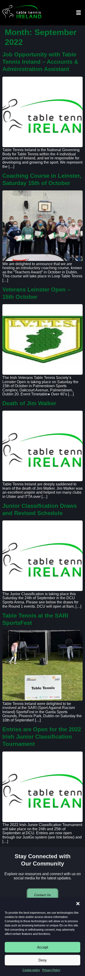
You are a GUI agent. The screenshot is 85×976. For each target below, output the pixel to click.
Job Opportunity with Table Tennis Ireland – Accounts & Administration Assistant (40, 61)
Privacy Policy (51, 970)
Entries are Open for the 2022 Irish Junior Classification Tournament (41, 736)
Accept (42, 947)
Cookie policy (31, 970)
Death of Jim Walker (29, 403)
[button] (78, 903)
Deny (42, 960)
